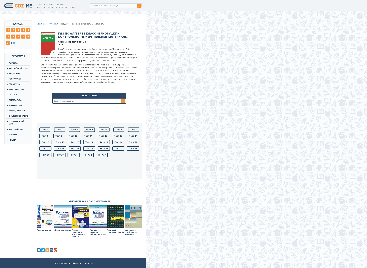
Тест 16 (60, 142)
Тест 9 (58, 136)
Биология (14, 73)
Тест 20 (118, 142)
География (15, 78)
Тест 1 (44, 129)
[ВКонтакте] (39, 250)
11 (8, 43)
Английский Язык (18, 68)
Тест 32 (88, 154)
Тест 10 (73, 136)
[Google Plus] (55, 250)
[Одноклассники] (47, 250)
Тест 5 (104, 129)
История (13, 94)
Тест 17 (75, 142)
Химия (12, 140)
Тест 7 (133, 129)
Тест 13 (118, 136)
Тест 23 (60, 148)
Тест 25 (89, 148)
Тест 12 (103, 136)
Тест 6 (118, 129)
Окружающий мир (16, 122)
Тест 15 (45, 142)
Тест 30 (59, 154)
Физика (13, 134)
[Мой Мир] (51, 250)
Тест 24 (75, 148)
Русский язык (16, 129)
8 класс (44, 24)
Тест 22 (45, 148)
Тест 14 (133, 136)
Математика (16, 105)
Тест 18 (89, 142)
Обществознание (18, 116)
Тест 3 (74, 129)
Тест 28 (133, 148)
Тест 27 (118, 148)
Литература (15, 100)
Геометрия (15, 84)
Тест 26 (104, 148)
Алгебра (13, 63)
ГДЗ (38, 24)
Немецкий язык (17, 110)
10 (28, 36)
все (13, 43)
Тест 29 (45, 154)
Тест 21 (133, 142)
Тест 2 (59, 129)
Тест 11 (88, 136)
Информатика (17, 89)
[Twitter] (43, 250)
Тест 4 (89, 129)
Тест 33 (102, 154)
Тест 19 (104, 142)
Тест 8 (44, 136)
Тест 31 (74, 154)
